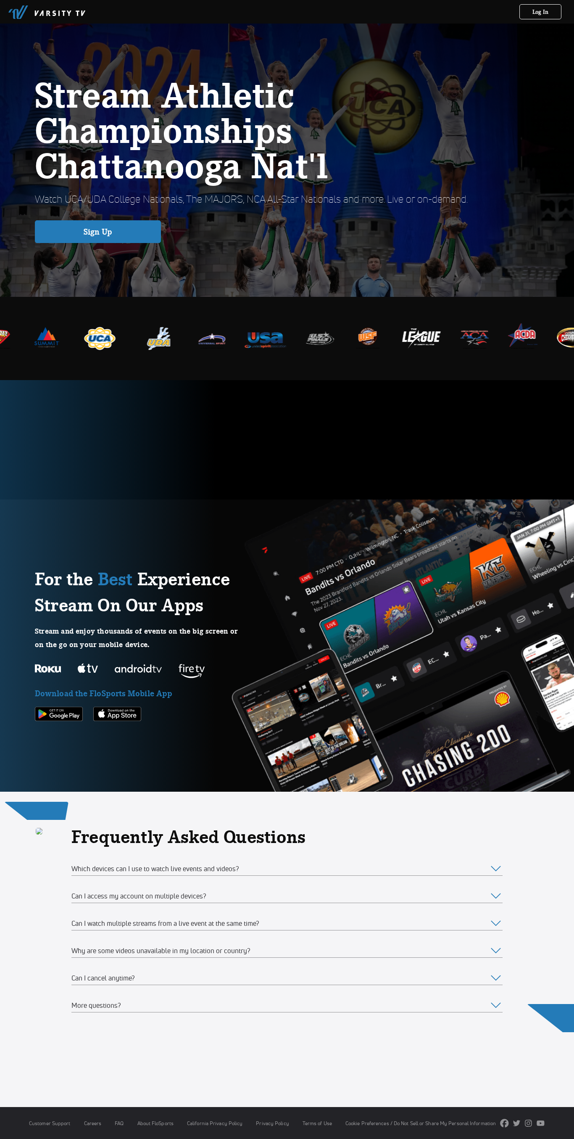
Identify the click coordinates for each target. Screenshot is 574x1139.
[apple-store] (117, 735)
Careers (93, 1123)
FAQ (119, 1123)
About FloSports (155, 1123)
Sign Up (98, 231)
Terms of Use (317, 1123)
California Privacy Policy (214, 1123)
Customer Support (50, 1123)
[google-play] (59, 735)
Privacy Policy (272, 1123)
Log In (540, 12)
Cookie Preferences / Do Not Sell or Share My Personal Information (420, 1123)
